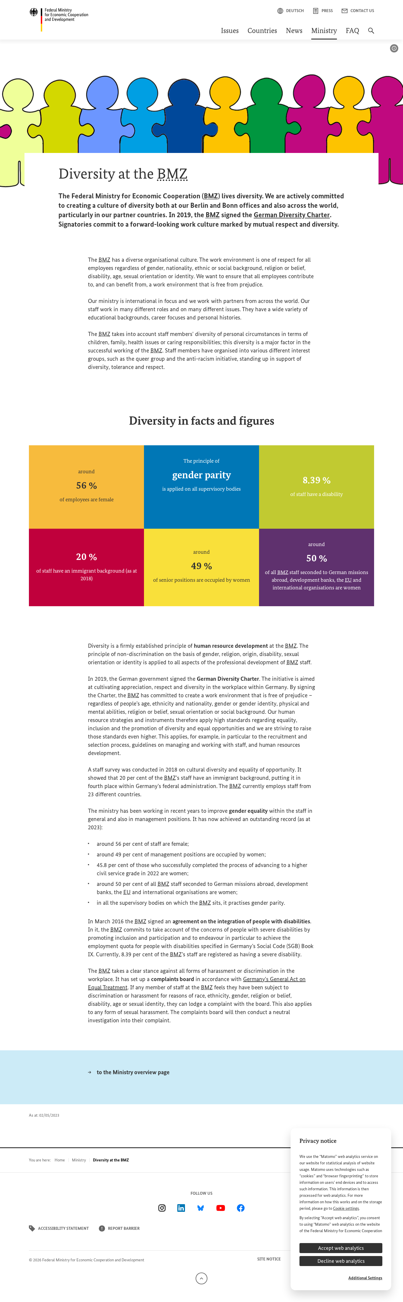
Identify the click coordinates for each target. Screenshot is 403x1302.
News (294, 31)
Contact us (362, 10)
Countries (262, 31)
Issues (230, 31)
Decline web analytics (341, 1261)
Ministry (324, 31)
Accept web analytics (341, 1248)
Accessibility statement (63, 1228)
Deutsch (295, 10)
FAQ (352, 31)
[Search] (371, 33)
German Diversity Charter (292, 214)
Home (60, 1160)
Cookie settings (346, 1208)
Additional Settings (365, 1277)
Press (327, 10)
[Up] (201, 1278)
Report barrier (124, 1228)
